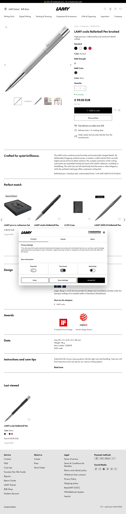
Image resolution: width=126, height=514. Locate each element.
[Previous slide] (5, 65)
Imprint (67, 496)
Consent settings (10, 506)
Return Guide (10, 480)
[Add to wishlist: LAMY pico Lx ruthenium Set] (29, 219)
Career (37, 458)
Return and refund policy (75, 470)
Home (76, 26)
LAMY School (10, 484)
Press (36, 463)
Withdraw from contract (75, 474)
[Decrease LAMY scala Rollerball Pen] (76, 88)
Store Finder (39, 467)
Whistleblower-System (74, 491)
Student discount (11, 493)
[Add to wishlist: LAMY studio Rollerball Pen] (59, 219)
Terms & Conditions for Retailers (74, 464)
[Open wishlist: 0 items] (120, 9)
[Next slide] (70, 65)
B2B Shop (8, 489)
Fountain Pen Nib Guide (15, 471)
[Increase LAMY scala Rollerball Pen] (84, 88)
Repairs (7, 476)
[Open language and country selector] (5, 9)
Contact (7, 458)
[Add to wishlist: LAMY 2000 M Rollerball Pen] (119, 219)
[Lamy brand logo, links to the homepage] (63, 9)
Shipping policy (71, 483)
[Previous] (1, 219)
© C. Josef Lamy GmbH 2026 (111, 506)
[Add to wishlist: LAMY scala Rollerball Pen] (115, 110)
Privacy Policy (70, 478)
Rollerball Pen (95, 26)
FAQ (6, 463)
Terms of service (71, 458)
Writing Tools (84, 26)
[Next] (124, 219)
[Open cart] (110, 9)
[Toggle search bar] (105, 9)
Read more (58, 367)
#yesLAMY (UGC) (72, 487)
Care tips (8, 467)
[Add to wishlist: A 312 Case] (89, 219)
